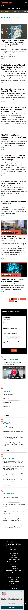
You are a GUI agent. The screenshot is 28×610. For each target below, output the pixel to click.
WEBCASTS (7, 423)
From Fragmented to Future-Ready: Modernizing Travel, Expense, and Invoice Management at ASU (13, 437)
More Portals (6, 415)
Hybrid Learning (17, 11)
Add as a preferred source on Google (9, 5)
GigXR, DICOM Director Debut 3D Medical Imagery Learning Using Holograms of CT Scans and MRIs (12, 43)
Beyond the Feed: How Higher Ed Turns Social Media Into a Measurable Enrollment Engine (13, 497)
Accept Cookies (12, 607)
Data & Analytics (7, 402)
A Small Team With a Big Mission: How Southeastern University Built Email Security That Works (14, 444)
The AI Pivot (14, 588)
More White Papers (7, 485)
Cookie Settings (12, 603)
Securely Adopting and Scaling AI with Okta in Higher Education (14, 426)
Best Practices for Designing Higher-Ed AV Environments (13, 512)
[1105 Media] (14, 550)
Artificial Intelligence (8, 394)
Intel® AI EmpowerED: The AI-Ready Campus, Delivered (14, 505)
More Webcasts (6, 450)
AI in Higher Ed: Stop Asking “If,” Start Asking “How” (14, 474)
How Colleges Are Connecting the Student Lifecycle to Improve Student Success (13, 519)
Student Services (7, 411)
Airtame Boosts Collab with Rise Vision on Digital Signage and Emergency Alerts (13, 109)
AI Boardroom (14, 553)
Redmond (14, 575)
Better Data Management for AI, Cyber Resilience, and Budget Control (12, 480)
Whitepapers (8, 458)
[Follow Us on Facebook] (15, 8)
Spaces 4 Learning (14, 581)
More (4, 383)
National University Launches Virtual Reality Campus (12, 280)
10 (12, 301)
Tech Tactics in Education (14, 586)
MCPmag (14, 566)
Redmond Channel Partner (14, 577)
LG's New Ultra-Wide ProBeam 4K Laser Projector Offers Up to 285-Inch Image (13, 157)
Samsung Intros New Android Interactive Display (12, 90)
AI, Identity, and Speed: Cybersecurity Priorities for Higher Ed (12, 363)
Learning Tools (6, 406)
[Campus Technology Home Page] (6, 3)
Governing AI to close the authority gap (13, 431)
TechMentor (14, 584)
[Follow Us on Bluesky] (13, 8)
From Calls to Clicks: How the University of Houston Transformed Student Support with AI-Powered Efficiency (14, 468)
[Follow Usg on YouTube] (17, 8)
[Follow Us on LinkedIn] (9, 8)
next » (16, 301)
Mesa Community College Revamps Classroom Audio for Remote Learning (13, 238)
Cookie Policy (19, 600)
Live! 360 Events (14, 564)
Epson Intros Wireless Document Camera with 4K (13, 202)
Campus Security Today (14, 559)
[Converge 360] (14, 544)
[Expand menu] (26, 3)
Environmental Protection (14, 562)
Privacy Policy (14, 333)
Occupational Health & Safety (14, 570)
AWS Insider (14, 557)
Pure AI (14, 573)
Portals (6, 391)
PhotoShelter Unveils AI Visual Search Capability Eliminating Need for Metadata (13, 67)
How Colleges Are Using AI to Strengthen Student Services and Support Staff (13, 526)
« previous (5, 299)
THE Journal (14, 590)
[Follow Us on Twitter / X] (11, 8)
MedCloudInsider (14, 568)
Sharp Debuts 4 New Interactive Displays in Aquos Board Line (13, 182)
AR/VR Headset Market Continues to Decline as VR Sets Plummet (13, 137)
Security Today (14, 579)
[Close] (21, 591)
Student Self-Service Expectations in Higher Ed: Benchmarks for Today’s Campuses (14, 461)
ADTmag (14, 555)
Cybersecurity (6, 398)
